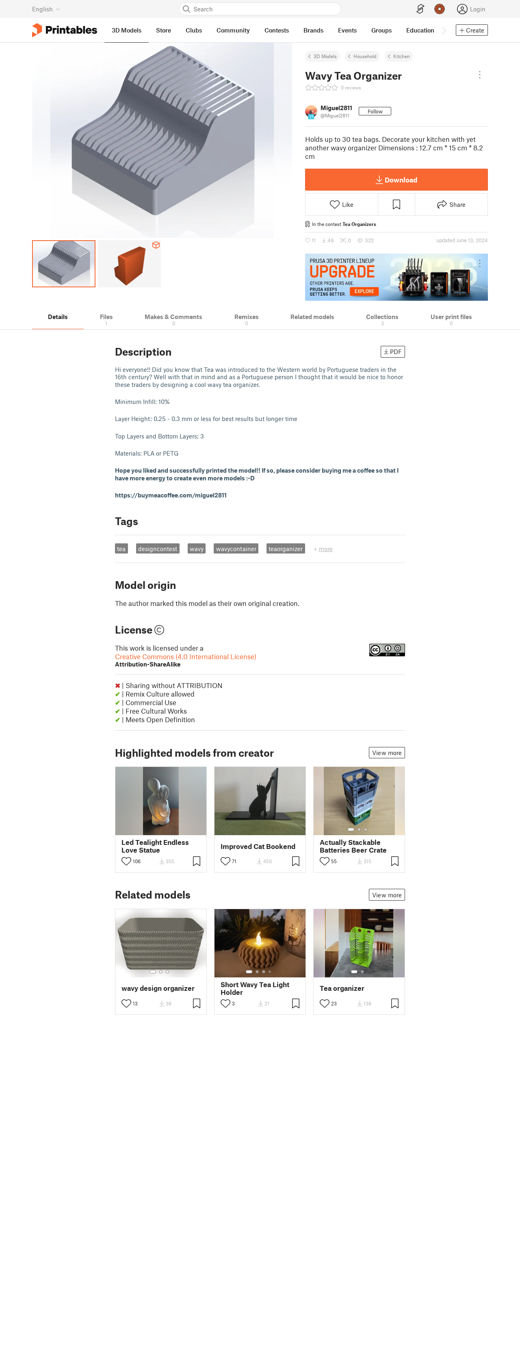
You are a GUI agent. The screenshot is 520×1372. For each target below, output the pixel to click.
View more (387, 752)
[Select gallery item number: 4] (270, 971)
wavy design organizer (158, 988)
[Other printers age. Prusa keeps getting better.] (396, 277)
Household (365, 56)
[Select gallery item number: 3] (365, 829)
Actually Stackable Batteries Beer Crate (353, 846)
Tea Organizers (359, 224)
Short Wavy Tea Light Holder (255, 988)
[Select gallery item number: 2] (359, 829)
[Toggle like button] (126, 861)
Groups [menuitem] (381, 30)
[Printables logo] (64, 30)
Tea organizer (342, 988)
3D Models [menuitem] (126, 30)
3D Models (325, 56)
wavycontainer (236, 548)
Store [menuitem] (163, 30)
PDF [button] (396, 351)
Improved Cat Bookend (258, 846)
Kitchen (401, 56)
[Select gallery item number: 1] (351, 829)
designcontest (157, 548)
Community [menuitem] (233, 30)
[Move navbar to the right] (443, 30)
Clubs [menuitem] (194, 30)
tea (121, 548)
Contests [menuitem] (276, 30)
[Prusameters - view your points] (439, 9)
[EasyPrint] (420, 9)
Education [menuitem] (420, 30)
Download (401, 180)
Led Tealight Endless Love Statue (155, 846)
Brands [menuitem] (313, 30)
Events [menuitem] (347, 30)
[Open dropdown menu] (480, 75)
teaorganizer (286, 548)
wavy (197, 548)
